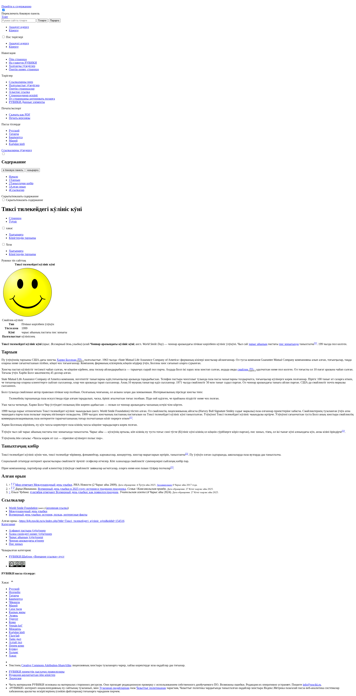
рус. (80, 358)
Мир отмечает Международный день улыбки (43, 484)
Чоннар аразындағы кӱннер (26, 540)
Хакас (13, 655)
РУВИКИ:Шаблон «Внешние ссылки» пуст (36, 556)
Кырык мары (17, 612)
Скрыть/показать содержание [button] (20, 196)
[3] (186, 453)
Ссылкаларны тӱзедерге (16, 150)
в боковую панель (13, 170)
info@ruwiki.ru (312, 684)
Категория (8, 524)
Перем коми (16, 645)
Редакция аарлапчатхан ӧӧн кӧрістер (32, 675)
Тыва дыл (15, 639)
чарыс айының (258, 344)
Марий (13, 605)
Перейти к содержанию (16, 6)
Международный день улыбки (28, 511)
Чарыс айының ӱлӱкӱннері (26, 537)
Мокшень (15, 628)
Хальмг (13, 652)
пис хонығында (289, 344)
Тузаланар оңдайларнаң (114, 688)
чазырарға (32, 170)
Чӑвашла (14, 602)
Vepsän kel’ (16, 625)
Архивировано (164, 484)
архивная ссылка (57, 507)
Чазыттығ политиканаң (151, 688)
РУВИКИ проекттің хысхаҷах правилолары (37, 671)
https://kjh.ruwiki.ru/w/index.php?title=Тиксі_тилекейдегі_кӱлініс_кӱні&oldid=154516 (71, 520)
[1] (315, 343)
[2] (343, 430)
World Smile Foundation (23, 507)
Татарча (14, 595)
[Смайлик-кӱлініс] (27, 316)
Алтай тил (15, 642)
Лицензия (15, 678)
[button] (20, 13)
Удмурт (13, 618)
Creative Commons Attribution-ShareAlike (46, 665)
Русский (14, 588)
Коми (12, 622)
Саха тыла (15, 608)
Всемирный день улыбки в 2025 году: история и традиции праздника (82, 488)
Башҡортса (16, 598)
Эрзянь (13, 615)
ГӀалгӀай (14, 635)
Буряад (13, 649)
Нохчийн (14, 592)
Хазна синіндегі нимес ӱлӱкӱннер (30, 533)
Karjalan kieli (17, 632)
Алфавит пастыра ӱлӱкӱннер (27, 530)
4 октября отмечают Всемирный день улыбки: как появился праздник (74, 492)
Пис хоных (16, 543)
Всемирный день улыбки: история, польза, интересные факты (48, 514)
